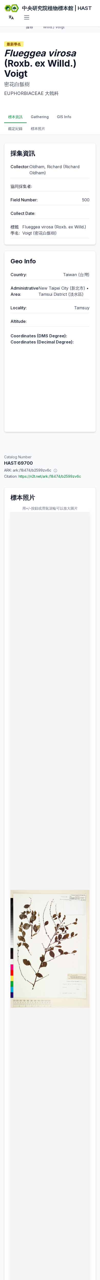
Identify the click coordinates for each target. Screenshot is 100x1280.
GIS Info (64, 117)
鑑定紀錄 (15, 128)
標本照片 (38, 128)
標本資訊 (15, 117)
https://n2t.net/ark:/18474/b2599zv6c (49, 476)
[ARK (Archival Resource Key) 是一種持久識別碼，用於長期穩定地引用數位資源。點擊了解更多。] (55, 470)
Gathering (40, 117)
